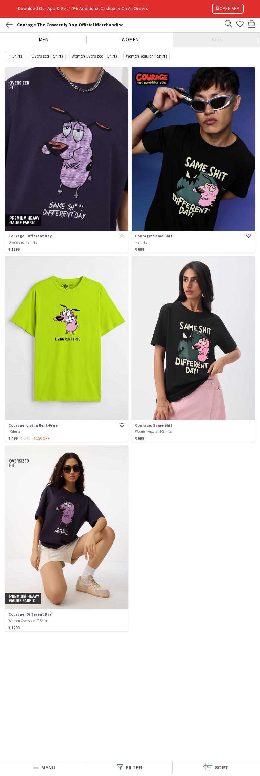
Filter (133, 767)
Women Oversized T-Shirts (94, 56)
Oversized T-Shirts (47, 56)
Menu (47, 767)
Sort (221, 767)
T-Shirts (15, 56)
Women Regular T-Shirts (146, 56)
